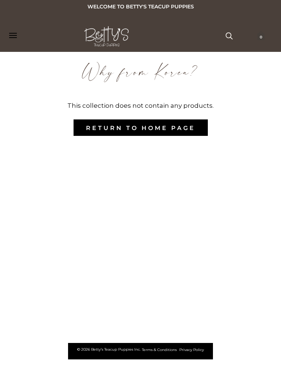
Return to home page (140, 128)
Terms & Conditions (159, 349)
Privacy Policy (191, 349)
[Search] (229, 35)
